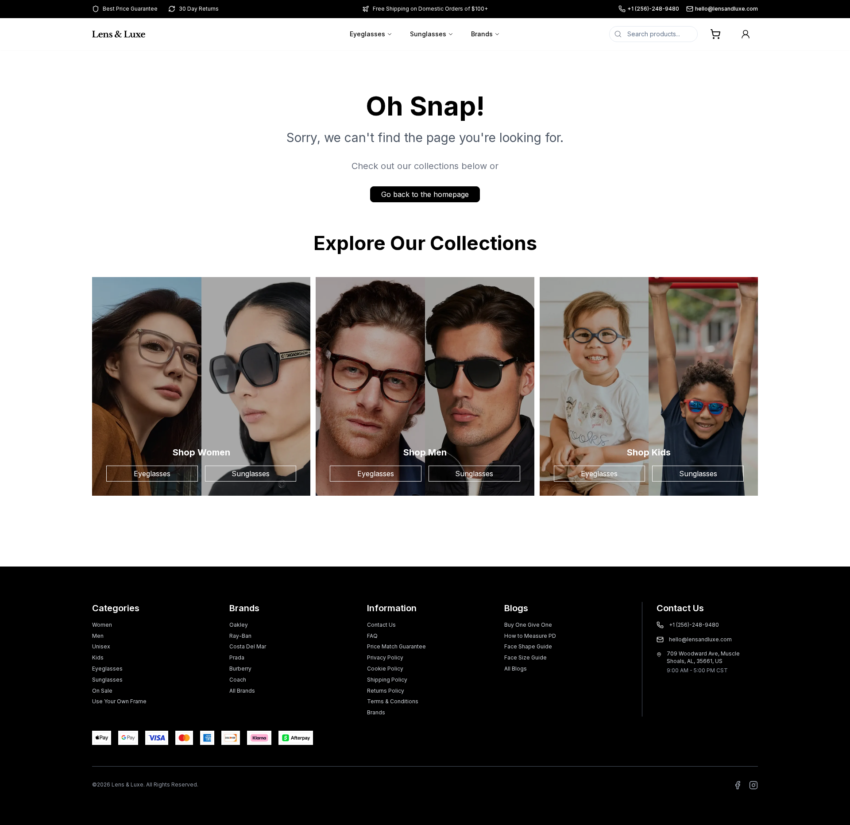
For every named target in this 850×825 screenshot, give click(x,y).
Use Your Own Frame (119, 701)
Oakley (238, 624)
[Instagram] (753, 785)
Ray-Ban (240, 635)
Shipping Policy (387, 679)
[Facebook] (737, 785)
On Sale (102, 690)
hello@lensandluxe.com (726, 8)
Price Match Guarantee (396, 646)
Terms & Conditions (392, 701)
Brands (482, 34)
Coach (237, 679)
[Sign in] (745, 34)
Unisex (101, 646)
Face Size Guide (525, 657)
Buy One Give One (528, 624)
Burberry (240, 668)
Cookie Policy (385, 668)
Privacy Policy (385, 657)
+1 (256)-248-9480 (653, 8)
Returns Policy (385, 690)
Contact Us (381, 624)
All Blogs (515, 668)
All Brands (242, 690)
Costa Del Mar (247, 646)
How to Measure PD (530, 635)
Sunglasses (428, 34)
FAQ (372, 635)
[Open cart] (715, 34)
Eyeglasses (367, 34)
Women (102, 624)
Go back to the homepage (425, 194)
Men (98, 635)
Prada (236, 657)
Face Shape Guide (528, 646)
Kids (98, 657)
